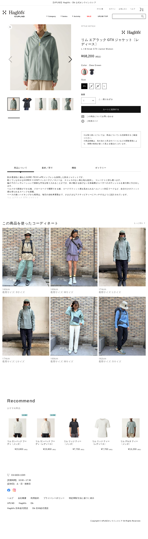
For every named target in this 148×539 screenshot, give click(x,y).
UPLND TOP (103, 16)
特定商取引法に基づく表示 (81, 498)
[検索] (142, 16)
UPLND (10, 503)
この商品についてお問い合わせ (100, 116)
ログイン (112, 9)
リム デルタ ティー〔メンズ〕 (129, 442)
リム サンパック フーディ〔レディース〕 (45, 442)
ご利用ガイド (92, 121)
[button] (71, 59)
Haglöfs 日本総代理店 (17, 508)
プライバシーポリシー (54, 498)
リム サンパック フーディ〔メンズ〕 (17, 442)
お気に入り (123, 9)
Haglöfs (22, 503)
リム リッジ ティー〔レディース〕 (101, 442)
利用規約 (35, 498)
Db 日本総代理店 (40, 508)
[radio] (84, 72)
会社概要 (22, 498)
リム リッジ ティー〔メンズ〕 (72, 442)
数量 (83, 94)
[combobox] (129, 16)
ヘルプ (132, 9)
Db (32, 503)
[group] (40, 59)
